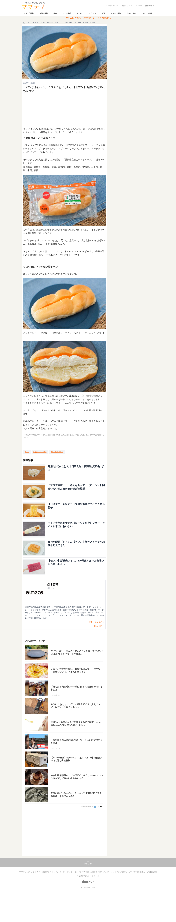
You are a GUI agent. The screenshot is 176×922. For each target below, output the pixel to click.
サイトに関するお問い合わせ (49, 872)
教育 (103, 13)
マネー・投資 (116, 13)
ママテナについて (27, 872)
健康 (55, 13)
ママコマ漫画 (147, 13)
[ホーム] (24, 22)
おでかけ (80, 13)
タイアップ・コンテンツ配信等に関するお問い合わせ (86, 872)
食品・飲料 (43, 13)
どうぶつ (92, 13)
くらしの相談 (132, 13)
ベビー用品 (67, 13)
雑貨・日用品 (29, 13)
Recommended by (87, 806)
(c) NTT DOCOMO (88, 887)
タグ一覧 (95, 876)
